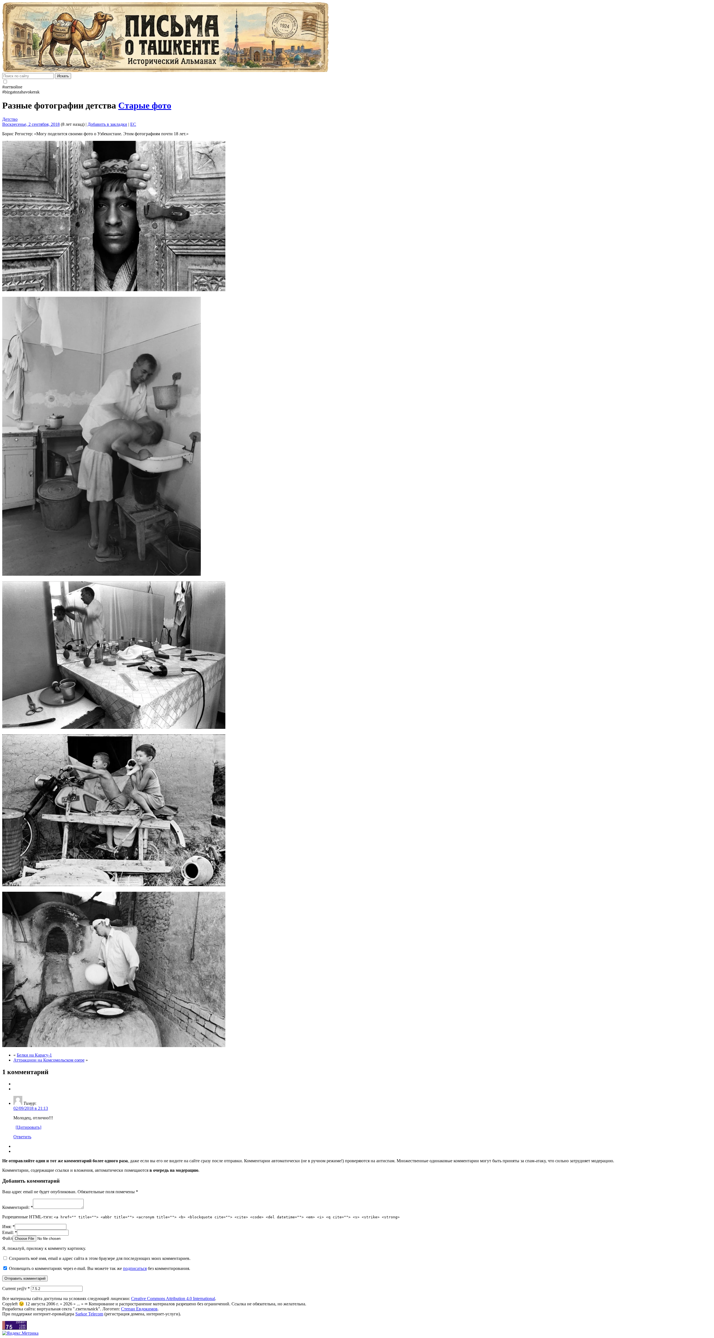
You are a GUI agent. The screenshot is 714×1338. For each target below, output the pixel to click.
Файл (7, 1238)
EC (133, 124)
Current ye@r (16, 1288)
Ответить (22, 1136)
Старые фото (144, 105)
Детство (10, 119)
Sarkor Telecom (89, 1314)
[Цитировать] (28, 1127)
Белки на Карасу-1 (34, 1055)
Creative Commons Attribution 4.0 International (173, 1298)
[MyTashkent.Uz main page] (357, 37)
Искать (63, 76)
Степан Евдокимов (139, 1308)
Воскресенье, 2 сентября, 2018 (31, 124)
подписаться (135, 1268)
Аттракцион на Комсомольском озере (49, 1060)
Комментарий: (17, 1207)
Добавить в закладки (107, 124)
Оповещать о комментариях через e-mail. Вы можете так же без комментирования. (99, 1268)
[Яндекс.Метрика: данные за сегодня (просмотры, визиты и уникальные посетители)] (20, 1333)
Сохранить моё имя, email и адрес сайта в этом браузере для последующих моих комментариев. (99, 1258)
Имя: (8, 1226)
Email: (9, 1232)
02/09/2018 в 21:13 (30, 1108)
